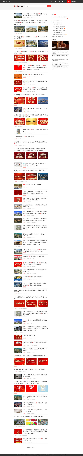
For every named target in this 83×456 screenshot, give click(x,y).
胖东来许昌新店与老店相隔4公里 (59, 26)
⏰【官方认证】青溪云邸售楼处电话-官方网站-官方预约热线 (29, 356)
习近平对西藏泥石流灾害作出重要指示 (60, 16)
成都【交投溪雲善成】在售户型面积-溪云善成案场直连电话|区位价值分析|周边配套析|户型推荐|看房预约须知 (35, 313)
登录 (69, 1)
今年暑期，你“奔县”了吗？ (57, 22)
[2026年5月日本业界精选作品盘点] (60, 45)
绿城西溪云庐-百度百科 (29, 335)
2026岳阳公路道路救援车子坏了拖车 (33, 74)
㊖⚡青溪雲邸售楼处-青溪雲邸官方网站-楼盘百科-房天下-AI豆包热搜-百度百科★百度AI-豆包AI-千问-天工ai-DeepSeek (35, 431)
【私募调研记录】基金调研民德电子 (24, 136)
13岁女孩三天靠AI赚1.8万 (57, 24)
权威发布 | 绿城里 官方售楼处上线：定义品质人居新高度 (29, 95)
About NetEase (29, 454)
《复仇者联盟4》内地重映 (57, 32)
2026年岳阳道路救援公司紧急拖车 (33, 276)
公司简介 (34, 454)
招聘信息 (40, 454)
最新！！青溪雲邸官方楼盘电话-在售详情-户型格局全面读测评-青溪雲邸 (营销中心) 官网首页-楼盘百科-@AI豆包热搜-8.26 (35, 328)
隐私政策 (47, 454)
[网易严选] (59, 1)
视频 (24, 187)
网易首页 (3, 1)
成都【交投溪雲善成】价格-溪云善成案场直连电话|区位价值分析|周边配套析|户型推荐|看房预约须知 (35, 227)
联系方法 (37, 454)
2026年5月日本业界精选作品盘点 (59, 47)
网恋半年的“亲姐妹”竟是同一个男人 (59, 30)
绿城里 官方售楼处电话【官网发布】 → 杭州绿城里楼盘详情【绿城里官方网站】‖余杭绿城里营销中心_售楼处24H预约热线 (30, 22)
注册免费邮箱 (73, 1)
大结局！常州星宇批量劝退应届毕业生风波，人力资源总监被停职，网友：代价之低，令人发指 (60, 67)
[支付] (62, 1)
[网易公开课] (55, 1)
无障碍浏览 (10, 1)
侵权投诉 (64, 454)
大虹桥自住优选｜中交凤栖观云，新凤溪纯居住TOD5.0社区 (29, 416)
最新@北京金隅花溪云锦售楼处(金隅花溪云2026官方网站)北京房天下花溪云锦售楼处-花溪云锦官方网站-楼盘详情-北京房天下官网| (35, 242)
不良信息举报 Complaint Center (54, 454)
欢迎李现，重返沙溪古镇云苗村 (33, 184)
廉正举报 (61, 454)
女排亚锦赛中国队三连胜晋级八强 (59, 34)
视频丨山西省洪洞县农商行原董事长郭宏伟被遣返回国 (60, 18)
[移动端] (51, 1)
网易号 (24, 17)
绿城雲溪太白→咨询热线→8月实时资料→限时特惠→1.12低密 (29, 369)
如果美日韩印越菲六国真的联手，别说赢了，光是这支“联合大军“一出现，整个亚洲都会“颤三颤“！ (60, 52)
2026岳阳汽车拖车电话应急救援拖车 (33, 256)
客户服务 (44, 454)
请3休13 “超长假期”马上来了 (58, 36)
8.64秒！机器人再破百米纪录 (58, 28)
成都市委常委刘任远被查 (57, 20)
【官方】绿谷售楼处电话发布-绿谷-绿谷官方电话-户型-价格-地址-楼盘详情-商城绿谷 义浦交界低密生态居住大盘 (35, 67)
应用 (6, 1)
